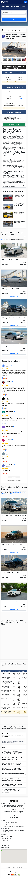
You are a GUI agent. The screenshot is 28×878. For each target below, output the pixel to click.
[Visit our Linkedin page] (17, 817)
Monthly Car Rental (17, 865)
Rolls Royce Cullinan (19, 221)
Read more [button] (4, 375)
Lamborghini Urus (19, 212)
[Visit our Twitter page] (15, 817)
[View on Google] (3, 365)
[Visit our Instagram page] (12, 817)
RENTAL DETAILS (14, 267)
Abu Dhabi (7, 29)
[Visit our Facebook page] (10, 817)
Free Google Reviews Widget (14, 480)
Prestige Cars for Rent (13, 238)
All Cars (11, 865)
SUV (12, 29)
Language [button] (13, 872)
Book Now (14, 124)
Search (14, 19)
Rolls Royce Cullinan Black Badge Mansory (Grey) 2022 (6, 682)
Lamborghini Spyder (19, 204)
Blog (17, 867)
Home (7, 865)
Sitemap (20, 867)
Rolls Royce (18, 29)
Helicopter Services (10, 867)
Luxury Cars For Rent (17, 492)
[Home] (2, 29)
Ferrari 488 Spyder (19, 195)
